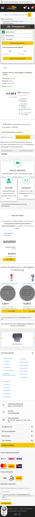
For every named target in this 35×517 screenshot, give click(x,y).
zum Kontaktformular (13, 413)
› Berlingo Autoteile (7, 358)
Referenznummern (8, 137)
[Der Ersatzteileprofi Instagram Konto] (18, 515)
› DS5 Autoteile (6, 396)
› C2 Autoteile (6, 364)
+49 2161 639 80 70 (25, 2)
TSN (25, 51)
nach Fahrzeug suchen (18, 58)
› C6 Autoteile (6, 384)
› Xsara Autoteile (22, 377)
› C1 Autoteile (6, 361)
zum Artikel (11, 311)
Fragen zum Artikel (23, 137)
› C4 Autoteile (22, 359)
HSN (10, 51)
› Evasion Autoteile (23, 362)
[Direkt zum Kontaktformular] (3, 412)
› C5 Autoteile (6, 381)
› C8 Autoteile (6, 387)
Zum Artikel (9, 259)
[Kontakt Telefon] (3, 405)
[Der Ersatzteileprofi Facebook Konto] (16, 515)
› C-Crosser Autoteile (8, 370)
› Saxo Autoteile (22, 374)
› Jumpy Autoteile (23, 368)
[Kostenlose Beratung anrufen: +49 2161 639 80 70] (1, 2)
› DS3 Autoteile (6, 390)
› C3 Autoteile (6, 367)
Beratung (23, 100)
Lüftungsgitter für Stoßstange (9, 234)
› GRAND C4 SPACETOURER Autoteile (9, 374)
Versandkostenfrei (25, 109)
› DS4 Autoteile (6, 393)
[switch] (4, 514)
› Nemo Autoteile (23, 371)
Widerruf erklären (8, 445)
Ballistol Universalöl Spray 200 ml (10, 283)
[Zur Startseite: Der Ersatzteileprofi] (11, 8)
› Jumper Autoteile (23, 365)
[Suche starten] (29, 15)
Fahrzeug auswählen (18, 43)
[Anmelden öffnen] (28, 8)
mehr (3, 497)
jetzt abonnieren (6, 503)
